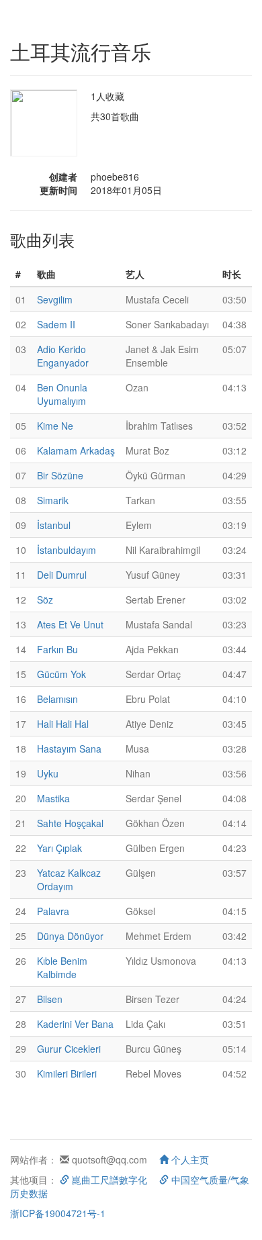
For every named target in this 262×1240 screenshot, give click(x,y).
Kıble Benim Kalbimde (62, 967)
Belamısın (57, 699)
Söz (45, 599)
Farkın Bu (57, 649)
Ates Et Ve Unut (70, 624)
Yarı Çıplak (59, 848)
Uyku (47, 773)
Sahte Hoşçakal (70, 823)
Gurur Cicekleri (69, 1048)
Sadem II (56, 324)
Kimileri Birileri (67, 1073)
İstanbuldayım (66, 550)
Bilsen (49, 999)
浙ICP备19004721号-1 (57, 1213)
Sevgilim (55, 299)
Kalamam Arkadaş (76, 450)
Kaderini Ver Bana (75, 1024)
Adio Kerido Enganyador (63, 355)
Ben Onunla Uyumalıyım (62, 394)
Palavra (53, 911)
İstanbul (54, 525)
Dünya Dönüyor (70, 936)
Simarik (53, 500)
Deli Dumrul (62, 574)
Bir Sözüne (60, 475)
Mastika (53, 798)
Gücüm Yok (61, 674)
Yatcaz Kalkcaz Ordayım (69, 879)
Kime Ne (55, 425)
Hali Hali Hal (63, 723)
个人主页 (189, 1159)
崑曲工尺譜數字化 (108, 1179)
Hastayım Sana (69, 748)
